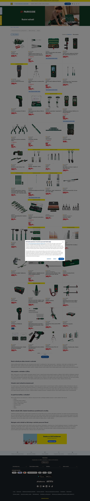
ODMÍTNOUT (49, 258)
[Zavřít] (63, 242)
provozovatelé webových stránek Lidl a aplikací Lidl (36, 243)
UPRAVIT (54, 258)
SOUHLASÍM (61, 258)
